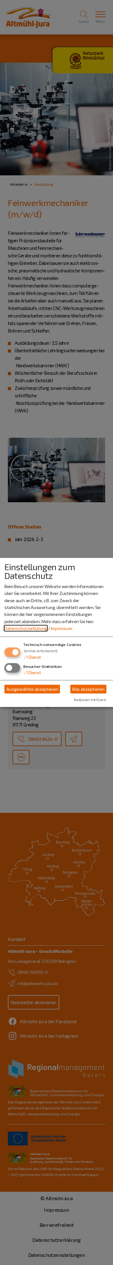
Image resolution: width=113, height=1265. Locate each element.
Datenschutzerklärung (25, 628)
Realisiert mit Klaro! (90, 700)
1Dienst (32, 656)
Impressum (61, 628)
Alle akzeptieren (88, 689)
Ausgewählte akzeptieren (32, 689)
